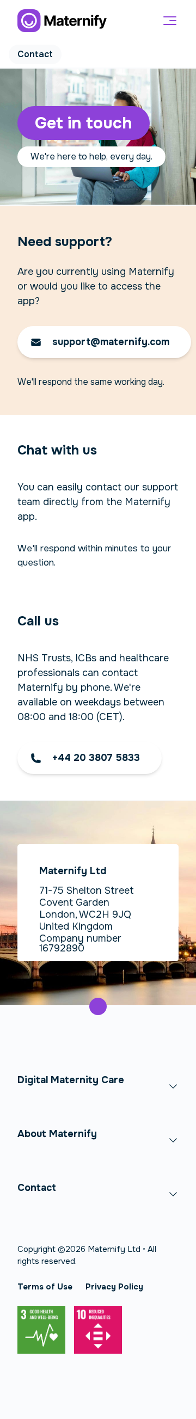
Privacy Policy (114, 1286)
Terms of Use (44, 1286)
